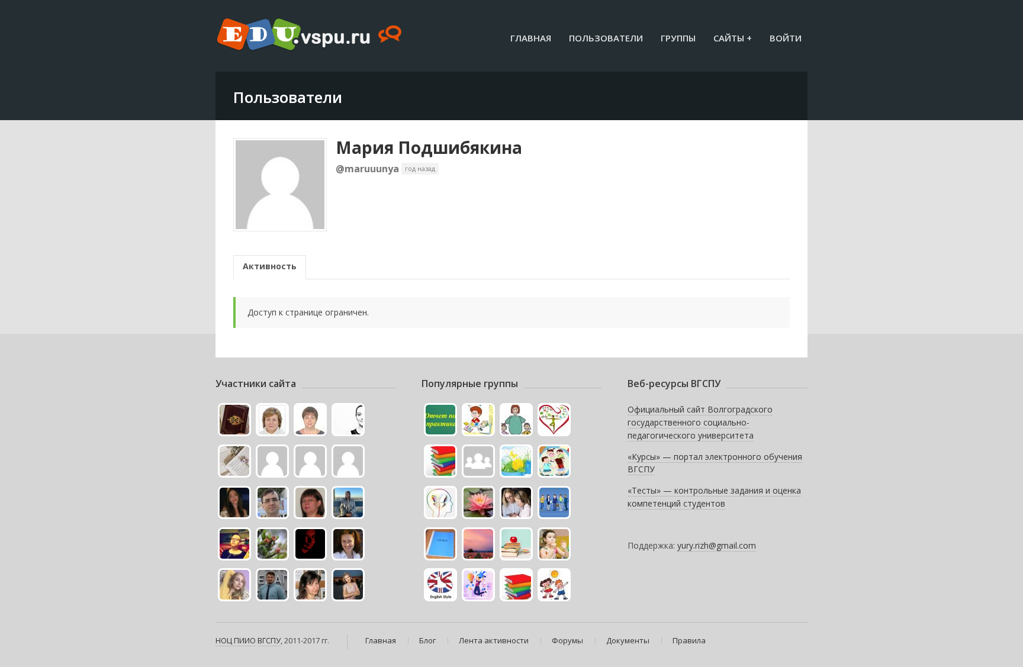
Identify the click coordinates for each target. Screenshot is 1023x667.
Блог (427, 640)
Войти (786, 38)
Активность (270, 266)
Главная (530, 38)
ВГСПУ (269, 640)
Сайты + (732, 38)
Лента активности (494, 640)
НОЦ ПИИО (235, 640)
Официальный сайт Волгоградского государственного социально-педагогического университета (700, 422)
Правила (689, 640)
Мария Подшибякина (429, 147)
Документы (627, 640)
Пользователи (606, 38)
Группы (678, 38)
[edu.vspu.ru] (310, 35)
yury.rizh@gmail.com (716, 545)
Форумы (567, 640)
